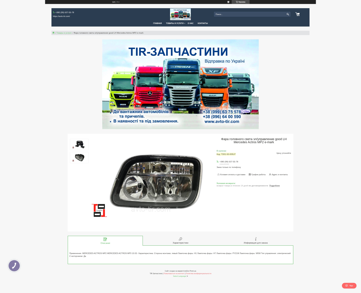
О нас (190, 23)
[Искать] (288, 14)
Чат (351, 286)
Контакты (203, 23)
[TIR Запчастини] (180, 14)
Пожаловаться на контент (174, 274)
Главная (157, 23)
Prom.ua (193, 271)
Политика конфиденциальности (198, 274)
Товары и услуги (174, 23)
